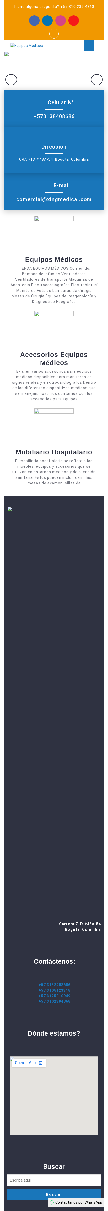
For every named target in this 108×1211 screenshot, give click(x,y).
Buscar (54, 1166)
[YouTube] (73, 20)
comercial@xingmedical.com (54, 199)
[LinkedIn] (47, 20)
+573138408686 (54, 116)
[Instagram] (60, 20)
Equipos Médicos (54, 259)
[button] (11, 79)
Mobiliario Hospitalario (54, 452)
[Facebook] (34, 20)
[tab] (89, 45)
